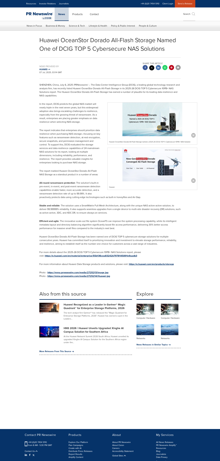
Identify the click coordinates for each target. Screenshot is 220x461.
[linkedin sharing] (158, 68)
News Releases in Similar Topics (152, 344)
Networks (140, 338)
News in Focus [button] (34, 25)
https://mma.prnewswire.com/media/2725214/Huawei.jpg (78, 276)
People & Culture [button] (148, 25)
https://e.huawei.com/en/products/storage (151, 264)
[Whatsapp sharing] (164, 68)
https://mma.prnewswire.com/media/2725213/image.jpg (77, 272)
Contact (94, 14)
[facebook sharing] (145, 68)
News (61, 14)
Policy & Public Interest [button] (123, 25)
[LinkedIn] (26, 455)
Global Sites (118, 455)
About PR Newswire (121, 442)
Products (77, 14)
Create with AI (75, 448)
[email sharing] (178, 68)
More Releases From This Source (55, 351)
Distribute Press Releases (80, 451)
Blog (158, 451)
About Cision (118, 445)
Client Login (167, 3)
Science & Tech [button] (77, 25)
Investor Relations (47, 3)
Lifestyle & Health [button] (98, 25)
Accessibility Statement (122, 451)
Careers (116, 448)
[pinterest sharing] (171, 68)
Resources (31, 3)
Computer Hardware (145, 318)
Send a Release (185, 3)
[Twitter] (33, 455)
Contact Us (30, 451)
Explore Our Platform (78, 442)
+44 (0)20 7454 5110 (37, 442)
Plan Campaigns (76, 445)
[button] (152, 119)
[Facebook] (29, 455)
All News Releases (164, 442)
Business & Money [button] (55, 25)
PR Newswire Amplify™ (166, 445)
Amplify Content (76, 457)
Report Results (75, 454)
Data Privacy (161, 457)
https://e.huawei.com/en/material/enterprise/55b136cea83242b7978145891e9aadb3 (91, 255)
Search (186, 14)
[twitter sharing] (151, 68)
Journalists (64, 3)
